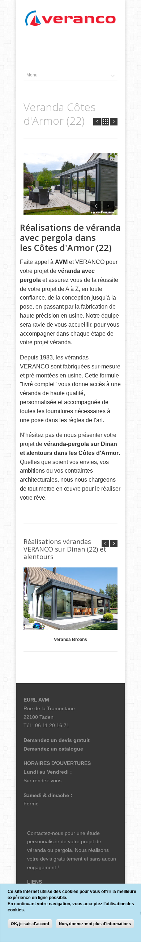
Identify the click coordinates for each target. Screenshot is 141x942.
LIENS (34, 882)
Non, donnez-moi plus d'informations (95, 923)
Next (114, 121)
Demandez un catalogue (53, 749)
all (105, 121)
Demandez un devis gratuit (57, 740)
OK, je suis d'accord (30, 923)
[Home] (70, 18)
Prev (97, 121)
